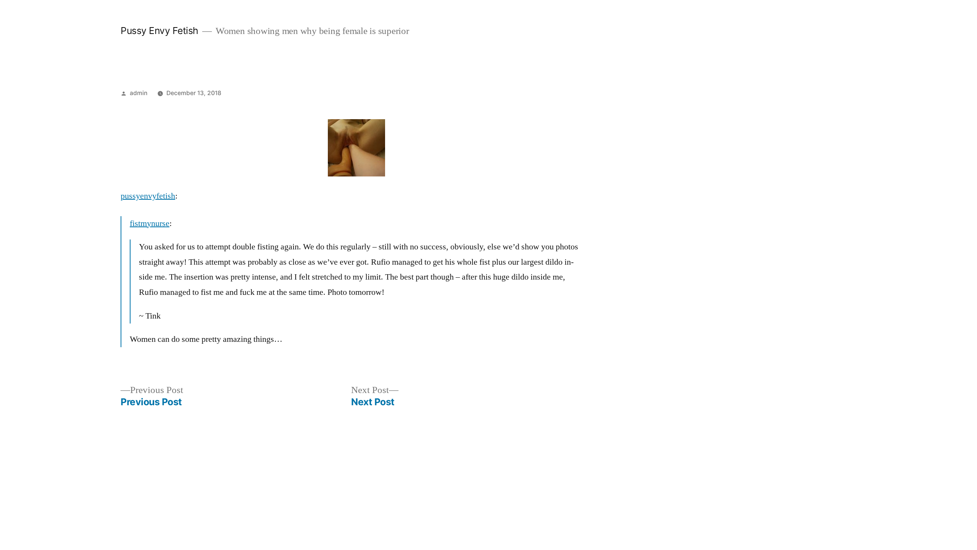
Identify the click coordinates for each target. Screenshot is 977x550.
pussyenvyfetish (148, 196)
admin (138, 93)
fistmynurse (149, 223)
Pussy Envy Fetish (159, 30)
